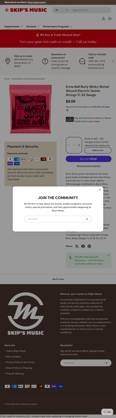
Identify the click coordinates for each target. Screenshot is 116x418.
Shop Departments (37, 2)
